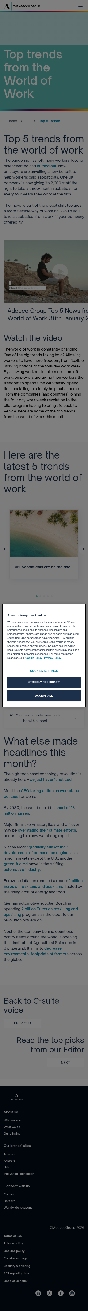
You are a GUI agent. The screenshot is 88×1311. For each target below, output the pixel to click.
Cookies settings (44, 671)
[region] (44, 655)
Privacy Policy (52, 657)
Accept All (44, 695)
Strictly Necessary (44, 682)
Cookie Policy (33, 657)
